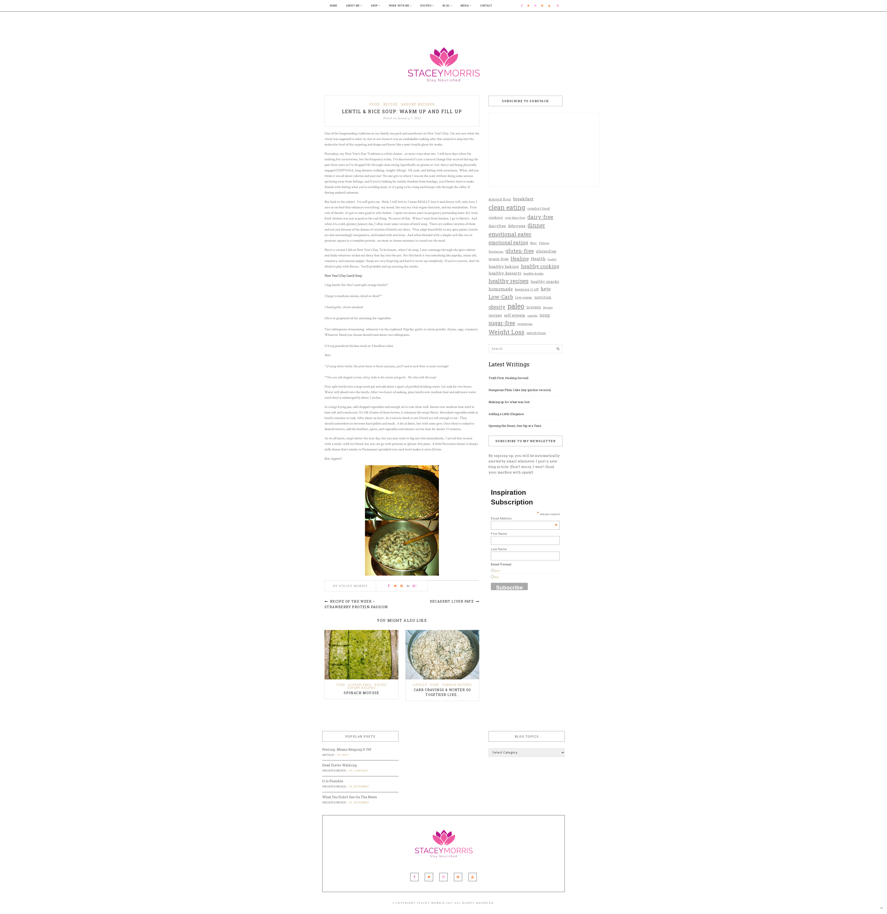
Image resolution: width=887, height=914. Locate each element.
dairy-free (540, 216)
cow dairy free (515, 217)
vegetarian (524, 324)
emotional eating (508, 242)
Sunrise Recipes (457, 684)
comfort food (538, 208)
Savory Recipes (418, 104)
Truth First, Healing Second (508, 378)
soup (545, 315)
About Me (353, 5)
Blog (446, 5)
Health (538, 258)
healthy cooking (540, 266)
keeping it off (527, 289)
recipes (495, 315)
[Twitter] (528, 5)
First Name (499, 533)
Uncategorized (334, 770)
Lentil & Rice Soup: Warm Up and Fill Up (402, 111)
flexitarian (496, 251)
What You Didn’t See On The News (349, 797)
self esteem (514, 315)
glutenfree (546, 251)
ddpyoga (517, 225)
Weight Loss (506, 332)
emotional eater (510, 234)
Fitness (544, 243)
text (496, 577)
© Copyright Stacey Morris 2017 (422, 903)
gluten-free (519, 250)
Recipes (426, 5)
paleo (515, 305)
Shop (374, 5)
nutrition (542, 297)
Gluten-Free (359, 684)
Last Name (499, 549)
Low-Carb (501, 296)
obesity (497, 307)
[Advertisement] (443, 22)
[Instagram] (535, 5)
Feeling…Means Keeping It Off (346, 749)
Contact (486, 5)
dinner (536, 225)
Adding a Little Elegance (506, 414)
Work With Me (399, 5)
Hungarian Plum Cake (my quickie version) (520, 390)
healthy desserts (505, 273)
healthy (552, 259)
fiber (533, 243)
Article (420, 684)
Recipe (390, 104)
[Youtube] (549, 5)
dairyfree (497, 225)
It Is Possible (332, 781)
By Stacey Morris (350, 586)
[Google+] (414, 585)
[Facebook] (522, 5)
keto (546, 289)
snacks (532, 315)
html (497, 571)
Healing (519, 258)
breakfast (523, 199)
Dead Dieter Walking (339, 765)
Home (333, 5)
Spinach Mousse (361, 693)
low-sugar (523, 297)
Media (465, 5)
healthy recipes (509, 280)
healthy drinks (533, 273)
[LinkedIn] (408, 585)
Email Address (524, 518)
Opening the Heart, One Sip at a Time (515, 426)
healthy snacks (545, 281)
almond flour (500, 199)
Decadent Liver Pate (452, 601)
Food (374, 104)
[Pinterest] (542, 5)
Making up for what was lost (509, 402)
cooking (496, 217)
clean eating (507, 207)
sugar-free (502, 322)
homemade (501, 289)
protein (533, 307)
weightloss (536, 333)
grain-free (498, 258)
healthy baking (504, 266)
